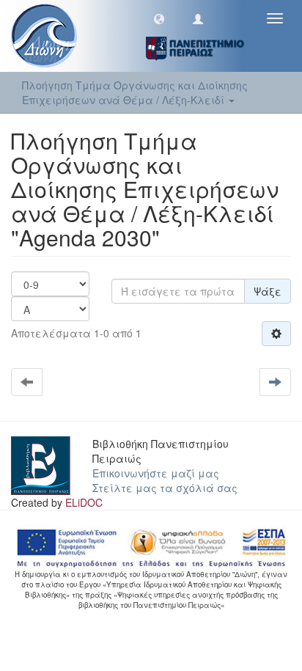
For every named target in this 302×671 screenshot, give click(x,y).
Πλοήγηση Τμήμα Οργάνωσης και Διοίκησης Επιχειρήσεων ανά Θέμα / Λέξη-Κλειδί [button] (135, 92)
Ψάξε (267, 291)
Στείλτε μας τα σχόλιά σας (164, 487)
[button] (159, 18)
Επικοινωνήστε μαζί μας (155, 473)
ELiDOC (84, 502)
